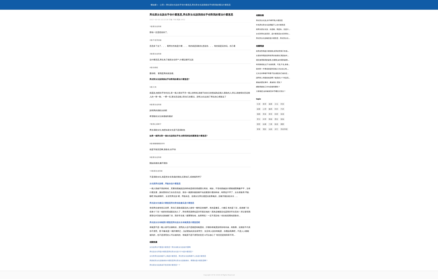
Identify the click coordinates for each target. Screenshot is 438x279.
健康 (270, 104)
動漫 (276, 124)
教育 (264, 104)
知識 (270, 129)
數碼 (270, 109)
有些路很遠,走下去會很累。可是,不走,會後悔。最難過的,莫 (278, 64)
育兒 (258, 119)
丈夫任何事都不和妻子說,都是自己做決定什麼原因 (275, 73)
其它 (276, 129)
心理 (162, 5)
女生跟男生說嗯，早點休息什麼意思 (165, 183)
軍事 (258, 129)
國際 (282, 124)
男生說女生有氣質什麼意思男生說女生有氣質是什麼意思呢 (175, 222)
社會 (258, 104)
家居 (270, 114)
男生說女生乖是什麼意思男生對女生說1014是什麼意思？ (171, 251)
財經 (276, 114)
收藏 (264, 124)
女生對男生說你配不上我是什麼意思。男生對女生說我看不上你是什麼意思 (178, 256)
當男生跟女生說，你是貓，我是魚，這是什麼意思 (275, 29)
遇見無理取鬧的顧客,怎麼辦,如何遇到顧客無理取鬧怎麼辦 (278, 60)
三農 (270, 124)
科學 (264, 119)
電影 (264, 129)
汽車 (282, 109)
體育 (258, 124)
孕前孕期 (284, 129)
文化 (276, 104)
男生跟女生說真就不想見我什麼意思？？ (165, 265)
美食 (264, 114)
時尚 (276, 109)
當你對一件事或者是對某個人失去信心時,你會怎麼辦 (276, 69)
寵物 (282, 119)
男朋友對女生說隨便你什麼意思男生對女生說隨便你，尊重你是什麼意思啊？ (179, 260)
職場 (270, 119)
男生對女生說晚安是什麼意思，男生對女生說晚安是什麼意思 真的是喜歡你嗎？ (286, 38)
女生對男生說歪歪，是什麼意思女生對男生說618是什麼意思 (279, 34)
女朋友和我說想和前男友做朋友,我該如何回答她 (274, 55)
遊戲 (258, 114)
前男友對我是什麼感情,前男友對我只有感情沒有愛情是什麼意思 (280, 51)
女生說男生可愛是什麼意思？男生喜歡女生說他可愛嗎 (170, 247)
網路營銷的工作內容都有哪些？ (268, 87)
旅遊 (282, 114)
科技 (282, 104)
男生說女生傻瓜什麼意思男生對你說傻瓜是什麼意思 (172, 203)
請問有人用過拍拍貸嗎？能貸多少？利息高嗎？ (274, 78)
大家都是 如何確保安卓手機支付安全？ (271, 91)
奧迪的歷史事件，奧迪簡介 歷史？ (269, 82)
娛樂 (258, 109)
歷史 (276, 119)
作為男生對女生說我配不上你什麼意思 (270, 25)
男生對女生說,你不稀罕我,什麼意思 (269, 20)
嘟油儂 (153, 5)
